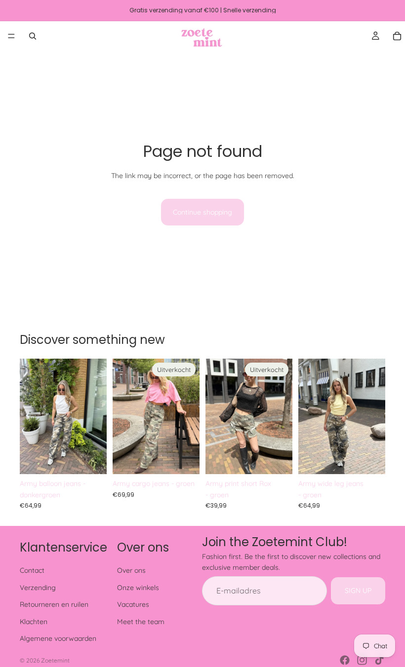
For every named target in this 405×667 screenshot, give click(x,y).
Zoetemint (55, 660)
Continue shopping (202, 212)
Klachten (33, 621)
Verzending (38, 587)
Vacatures (133, 604)
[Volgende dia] (96, 416)
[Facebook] (345, 660)
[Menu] (11, 36)
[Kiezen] (91, 459)
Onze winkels (138, 587)
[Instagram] (362, 660)
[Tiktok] (379, 660)
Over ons (131, 570)
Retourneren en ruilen (54, 604)
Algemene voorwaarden (58, 638)
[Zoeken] (32, 36)
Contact (32, 570)
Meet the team (140, 621)
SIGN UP (358, 590)
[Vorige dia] (30, 416)
